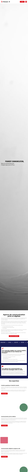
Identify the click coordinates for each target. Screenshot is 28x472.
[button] (26, 2)
